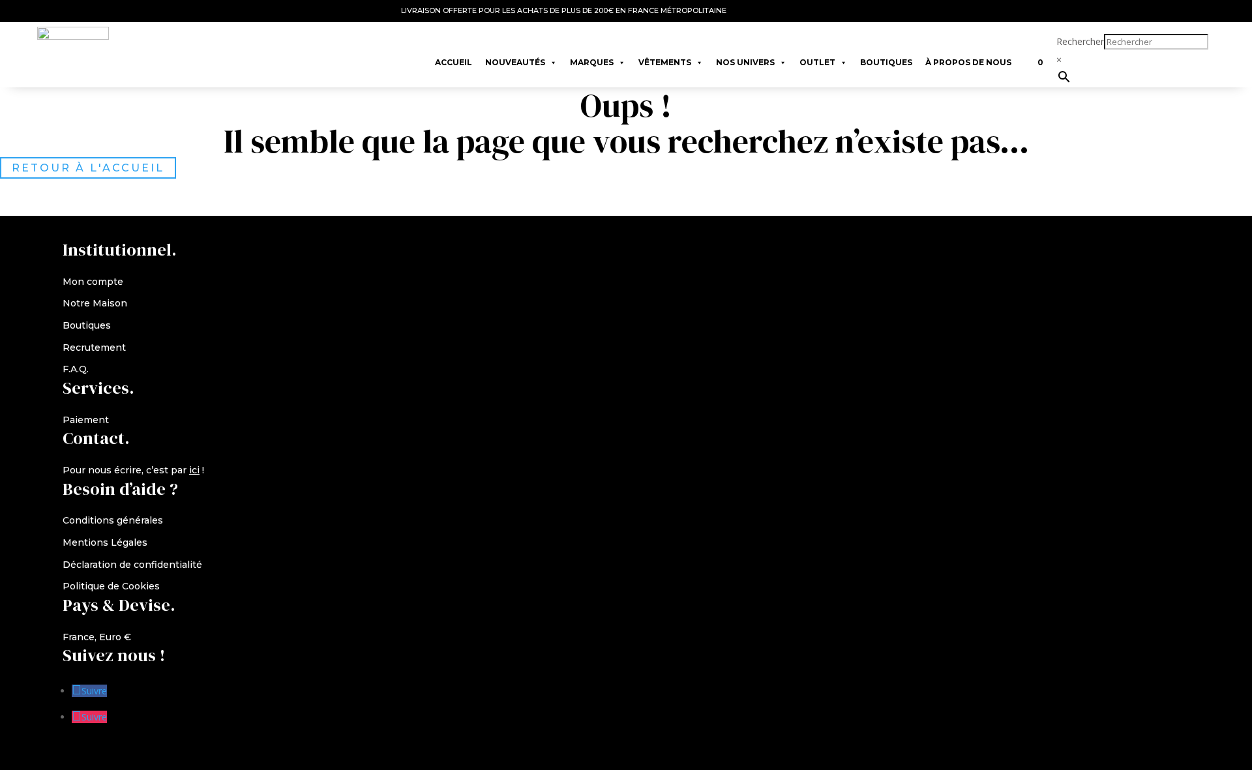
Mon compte (93, 282)
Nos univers (745, 62)
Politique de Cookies (111, 586)
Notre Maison (95, 303)
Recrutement (94, 347)
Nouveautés (515, 62)
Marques (592, 62)
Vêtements (664, 62)
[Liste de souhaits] (1024, 56)
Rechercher (1080, 41)
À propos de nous (968, 62)
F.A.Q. (76, 369)
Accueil (453, 62)
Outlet (817, 62)
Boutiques (886, 62)
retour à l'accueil (88, 168)
